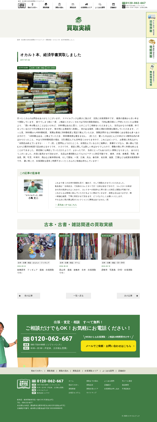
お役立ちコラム (74, 393)
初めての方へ (37, 371)
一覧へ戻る (78, 296)
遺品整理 (125, 385)
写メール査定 (127, 381)
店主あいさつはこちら (67, 205)
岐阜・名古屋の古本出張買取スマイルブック (30, 39)
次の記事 (128, 296)
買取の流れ (63, 371)
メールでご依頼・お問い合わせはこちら (108, 346)
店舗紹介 (122, 371)
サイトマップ (91, 393)
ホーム (71, 381)
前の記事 (29, 296)
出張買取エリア (91, 371)
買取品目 (76, 371)
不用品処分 (126, 389)
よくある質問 (108, 371)
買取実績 (48, 39)
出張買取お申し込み (111, 389)
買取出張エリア (92, 389)
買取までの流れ (92, 381)
